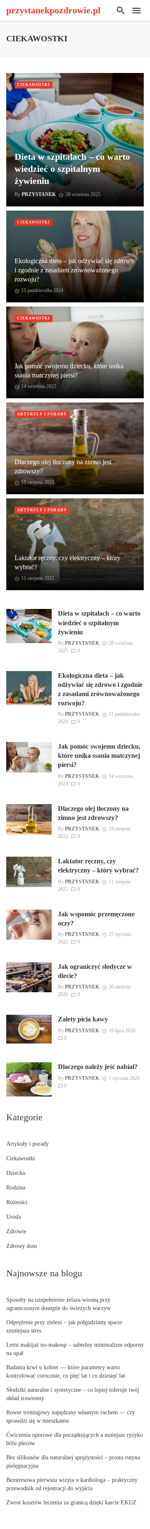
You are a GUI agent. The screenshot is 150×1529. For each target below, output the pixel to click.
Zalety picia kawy (83, 1019)
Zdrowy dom (21, 1246)
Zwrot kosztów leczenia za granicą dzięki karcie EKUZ (71, 1502)
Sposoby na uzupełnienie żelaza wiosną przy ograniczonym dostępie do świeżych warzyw (58, 1304)
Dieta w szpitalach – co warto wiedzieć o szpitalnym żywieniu (72, 168)
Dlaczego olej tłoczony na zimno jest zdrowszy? (63, 466)
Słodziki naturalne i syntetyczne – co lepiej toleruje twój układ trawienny (72, 1394)
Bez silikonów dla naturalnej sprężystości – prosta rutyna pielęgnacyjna (73, 1461)
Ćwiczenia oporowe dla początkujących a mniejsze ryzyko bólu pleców (74, 1439)
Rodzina (15, 1187)
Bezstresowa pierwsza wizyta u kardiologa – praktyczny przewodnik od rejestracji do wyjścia (72, 1484)
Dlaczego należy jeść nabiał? (98, 1066)
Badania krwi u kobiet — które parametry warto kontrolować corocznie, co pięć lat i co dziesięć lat (65, 1371)
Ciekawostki (33, 85)
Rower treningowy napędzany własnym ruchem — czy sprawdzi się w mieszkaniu (70, 1416)
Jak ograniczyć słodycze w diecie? (95, 971)
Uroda (13, 1217)
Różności (17, 1202)
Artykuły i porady (42, 414)
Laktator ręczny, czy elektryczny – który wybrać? (67, 562)
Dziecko (15, 1173)
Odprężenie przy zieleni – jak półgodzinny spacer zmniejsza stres (64, 1326)
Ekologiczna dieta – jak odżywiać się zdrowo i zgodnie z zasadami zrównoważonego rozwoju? (74, 270)
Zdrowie (16, 1231)
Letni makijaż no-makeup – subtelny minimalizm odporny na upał (75, 1349)
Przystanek (39, 194)
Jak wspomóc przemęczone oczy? (96, 918)
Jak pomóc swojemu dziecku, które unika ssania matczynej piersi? (69, 370)
